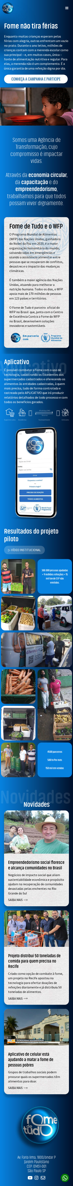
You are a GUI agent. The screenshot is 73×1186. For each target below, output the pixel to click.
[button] (67, 8)
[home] (6, 8)
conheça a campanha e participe (35, 79)
